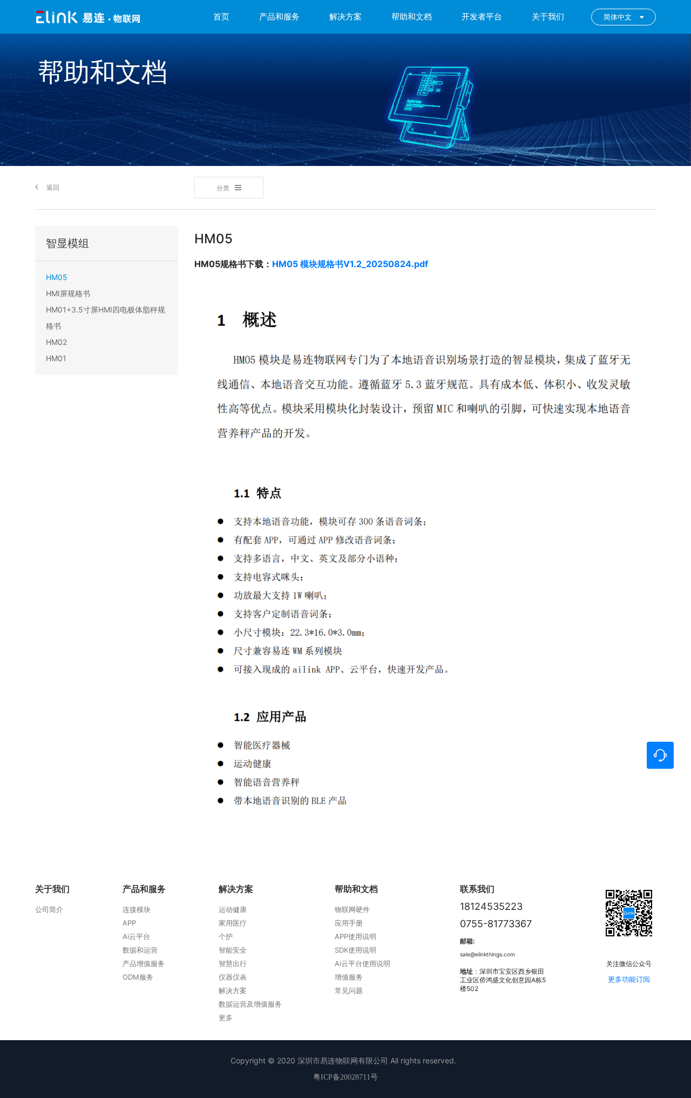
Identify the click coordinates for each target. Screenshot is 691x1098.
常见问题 (349, 990)
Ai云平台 (136, 936)
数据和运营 (140, 950)
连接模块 (137, 909)
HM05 (56, 277)
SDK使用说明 (355, 950)
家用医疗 (233, 923)
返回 (52, 187)
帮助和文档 (411, 16)
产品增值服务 (144, 963)
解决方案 (345, 16)
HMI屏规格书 (68, 293)
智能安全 (233, 950)
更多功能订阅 (629, 979)
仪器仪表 (233, 977)
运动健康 (233, 909)
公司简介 (49, 909)
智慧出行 (233, 963)
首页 (221, 16)
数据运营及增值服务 (250, 1004)
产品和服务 (279, 16)
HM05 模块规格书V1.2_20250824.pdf (350, 263)
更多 (226, 1017)
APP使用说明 (355, 936)
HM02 (56, 342)
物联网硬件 (352, 909)
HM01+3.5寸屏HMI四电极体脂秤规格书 (105, 317)
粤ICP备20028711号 (345, 1077)
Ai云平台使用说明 (362, 963)
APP (129, 923)
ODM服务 (138, 977)
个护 (226, 936)
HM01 (56, 358)
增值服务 (349, 977)
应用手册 (349, 923)
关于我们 (548, 16)
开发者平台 (482, 16)
